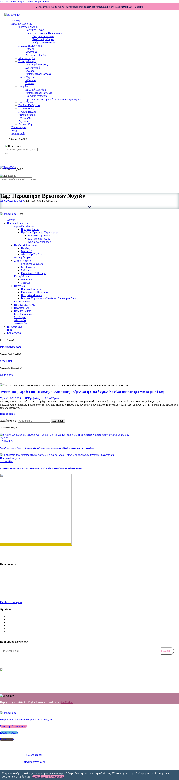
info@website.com (10, 346)
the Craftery (67, 702)
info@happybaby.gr (14, 586)
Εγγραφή (165, 651)
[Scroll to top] (2, 768)
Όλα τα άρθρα (16, 200)
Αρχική (4, 200)
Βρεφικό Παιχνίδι (10, 458)
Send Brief (6, 360)
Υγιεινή (4, 398)
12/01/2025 (14, 398)
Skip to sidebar (25, 1)
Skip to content (8, 1)
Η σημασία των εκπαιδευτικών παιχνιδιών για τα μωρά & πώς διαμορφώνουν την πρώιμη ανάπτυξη (41, 468)
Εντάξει (36, 776)
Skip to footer (41, 1)
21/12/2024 (6, 461)
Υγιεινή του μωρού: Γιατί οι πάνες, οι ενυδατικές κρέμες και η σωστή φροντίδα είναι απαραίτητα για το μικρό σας (82, 392)
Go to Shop (6, 374)
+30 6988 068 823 (13, 595)
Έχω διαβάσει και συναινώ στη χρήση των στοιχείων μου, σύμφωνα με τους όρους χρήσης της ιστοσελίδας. (53, 660)
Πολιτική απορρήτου (52, 776)
